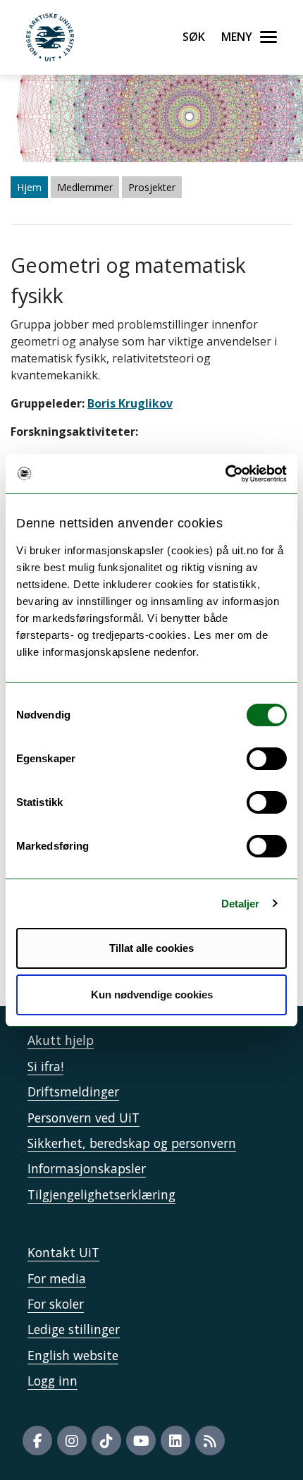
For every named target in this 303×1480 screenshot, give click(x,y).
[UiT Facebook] (37, 1440)
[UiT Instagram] (72, 1440)
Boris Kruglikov (130, 403)
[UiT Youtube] (141, 1440)
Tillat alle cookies (151, 948)
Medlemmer (85, 187)
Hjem (29, 187)
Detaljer (240, 904)
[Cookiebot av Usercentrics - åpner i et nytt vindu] (225, 474)
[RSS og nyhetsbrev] (210, 1440)
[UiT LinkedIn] (175, 1440)
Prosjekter (151, 187)
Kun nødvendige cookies (152, 995)
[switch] (267, 758)
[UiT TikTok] (106, 1440)
